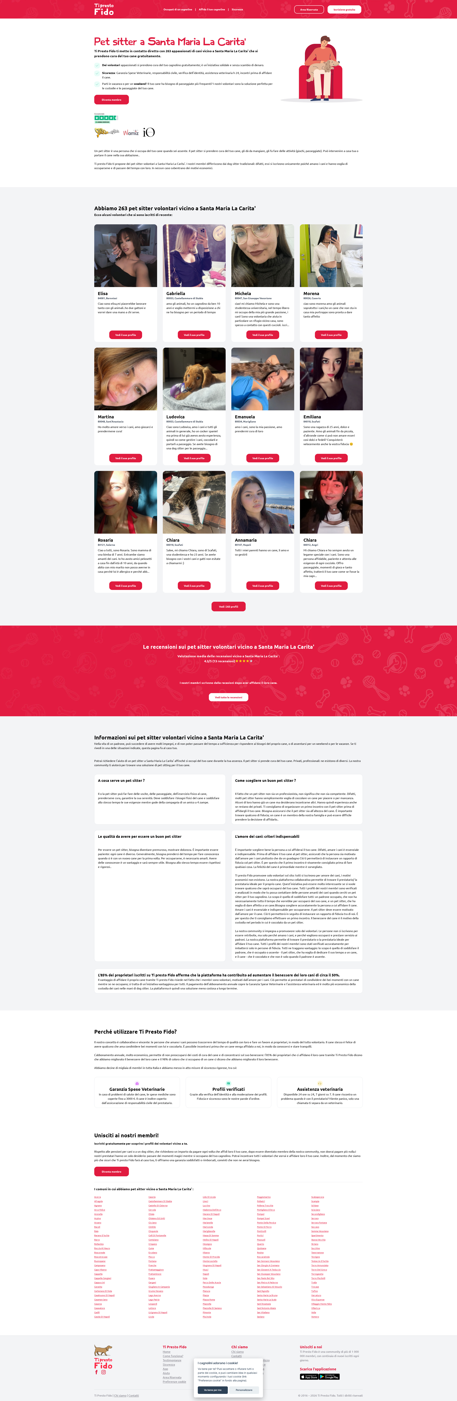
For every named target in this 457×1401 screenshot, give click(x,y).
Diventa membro (111, 99)
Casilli (97, 1312)
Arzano (97, 1222)
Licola (151, 1316)
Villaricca (315, 1308)
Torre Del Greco (319, 1269)
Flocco (152, 1256)
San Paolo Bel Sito (265, 1278)
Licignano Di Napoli (158, 1312)
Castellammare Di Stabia (160, 1201)
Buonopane (100, 1261)
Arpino (97, 1218)
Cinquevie (153, 1231)
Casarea (98, 1303)
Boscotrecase (100, 1256)
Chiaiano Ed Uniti (157, 1218)
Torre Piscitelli (318, 1278)
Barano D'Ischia (101, 1235)
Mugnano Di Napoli (212, 1265)
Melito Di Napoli (211, 1239)
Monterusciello (210, 1261)
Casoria (152, 1196)
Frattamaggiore (156, 1269)
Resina (260, 1252)
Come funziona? (173, 1356)
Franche (152, 1265)
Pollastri (261, 1201)
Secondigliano (318, 1213)
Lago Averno (155, 1295)
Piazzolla (207, 1303)
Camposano (99, 1265)
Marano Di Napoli (211, 1213)
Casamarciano (100, 1299)
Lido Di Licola (209, 1196)
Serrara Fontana (319, 1222)
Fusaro (152, 1278)
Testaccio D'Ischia (319, 1261)
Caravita (98, 1286)
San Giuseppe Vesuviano (268, 1273)
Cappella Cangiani (102, 1278)
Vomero (315, 1316)
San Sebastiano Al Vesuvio (269, 1286)
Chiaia (151, 1213)
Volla (313, 1312)
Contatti (236, 1356)
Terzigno (315, 1256)
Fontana (152, 1261)
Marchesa (207, 1218)
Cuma (151, 1248)
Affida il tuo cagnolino (212, 9)
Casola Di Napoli (102, 1316)
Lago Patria (154, 1299)
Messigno (207, 1243)
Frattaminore (155, 1273)
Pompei (260, 1213)
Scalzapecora (317, 1196)
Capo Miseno (100, 1269)
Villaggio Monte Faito (321, 1303)
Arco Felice (99, 1209)
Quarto (260, 1243)
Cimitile (152, 1226)
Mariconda (208, 1226)
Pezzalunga (208, 1286)
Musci (205, 1269)
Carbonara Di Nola (103, 1290)
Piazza (206, 1295)
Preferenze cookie (174, 1381)
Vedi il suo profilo (125, 334)
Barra (97, 1239)
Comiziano (154, 1239)
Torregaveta (317, 1273)
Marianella (208, 1222)
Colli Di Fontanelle (157, 1235)
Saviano (260, 1316)
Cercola (152, 1209)
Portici (260, 1235)
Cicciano (153, 1222)
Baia (96, 1231)
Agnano (98, 1205)
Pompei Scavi (263, 1218)
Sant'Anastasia (264, 1303)
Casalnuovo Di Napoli (104, 1295)
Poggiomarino (264, 1196)
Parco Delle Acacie (212, 1282)
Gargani (152, 1282)
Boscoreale (99, 1252)
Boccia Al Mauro (102, 1248)
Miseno (206, 1252)
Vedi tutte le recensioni (228, 697)
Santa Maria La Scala (266, 1299)
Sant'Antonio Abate (266, 1308)
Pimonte (207, 1312)
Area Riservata (309, 9)
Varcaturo (316, 1295)
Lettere (152, 1308)
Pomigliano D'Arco (266, 1209)
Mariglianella (209, 1231)
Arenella (98, 1213)
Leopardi (153, 1303)
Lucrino (206, 1205)
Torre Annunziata (319, 1265)
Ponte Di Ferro (264, 1226)
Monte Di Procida (211, 1256)
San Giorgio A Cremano (268, 1265)
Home (166, 1351)
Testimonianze (172, 1360)
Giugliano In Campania (159, 1286)
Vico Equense (318, 1299)
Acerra (97, 1196)
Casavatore (99, 1308)
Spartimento (317, 1235)
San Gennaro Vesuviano (268, 1261)
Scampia (315, 1201)
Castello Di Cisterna (158, 1205)
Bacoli (97, 1226)
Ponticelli (261, 1231)
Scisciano (315, 1209)
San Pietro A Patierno (267, 1282)
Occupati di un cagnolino (178, 9)
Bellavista (99, 1243)
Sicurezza (237, 9)
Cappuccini (99, 1282)
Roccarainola (263, 1256)
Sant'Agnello (263, 1290)
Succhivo (315, 1248)
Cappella (98, 1273)
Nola (205, 1278)
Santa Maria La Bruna (267, 1295)
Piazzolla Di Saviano (212, 1308)
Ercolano (153, 1252)
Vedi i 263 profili (228, 606)
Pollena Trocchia (265, 1205)
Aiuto (166, 1373)
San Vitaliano (263, 1312)
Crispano (153, 1243)
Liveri (205, 1201)
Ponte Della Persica (266, 1222)
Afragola (98, 1201)
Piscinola (207, 1316)
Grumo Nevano (156, 1290)
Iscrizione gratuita (344, 9)
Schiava (314, 1205)
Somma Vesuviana (319, 1231)
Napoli (206, 1273)
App (165, 1368)
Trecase (315, 1286)
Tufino (314, 1290)
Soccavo (315, 1226)
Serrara (314, 1218)
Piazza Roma (209, 1299)
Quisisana (261, 1248)
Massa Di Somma (211, 1235)
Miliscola (207, 1248)
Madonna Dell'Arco (212, 1209)
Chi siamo (237, 1351)
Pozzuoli (261, 1239)
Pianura (206, 1290)
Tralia (314, 1282)
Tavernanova (317, 1252)
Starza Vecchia (318, 1239)
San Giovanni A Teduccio (269, 1269)
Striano (314, 1243)
